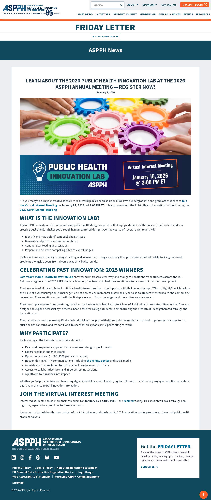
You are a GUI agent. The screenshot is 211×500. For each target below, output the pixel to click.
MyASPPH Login (193, 4)
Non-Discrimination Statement (77, 467)
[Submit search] (122, 5)
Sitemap (18, 482)
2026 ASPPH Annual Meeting (38, 210)
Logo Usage (85, 472)
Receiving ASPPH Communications (77, 476)
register (129, 401)
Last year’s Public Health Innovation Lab (46, 277)
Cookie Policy (44, 467)
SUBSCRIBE (148, 466)
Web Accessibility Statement (31, 476)
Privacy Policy (21, 467)
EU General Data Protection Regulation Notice (43, 472)
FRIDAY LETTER (174, 446)
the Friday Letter (98, 360)
